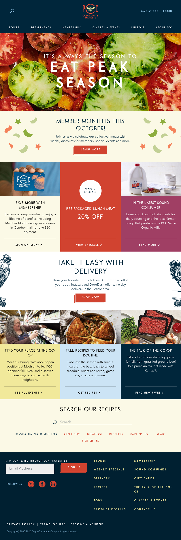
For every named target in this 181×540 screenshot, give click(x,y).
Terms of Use (53, 524)
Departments (41, 28)
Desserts (116, 434)
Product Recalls (110, 509)
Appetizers (72, 434)
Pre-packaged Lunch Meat (90, 208)
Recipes (101, 487)
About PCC (164, 28)
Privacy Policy (21, 524)
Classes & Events (106, 28)
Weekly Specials (109, 469)
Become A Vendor (87, 524)
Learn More (90, 149)
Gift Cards (144, 478)
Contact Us (145, 509)
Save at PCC (150, 11)
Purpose (138, 28)
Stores (14, 28)
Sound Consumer (150, 469)
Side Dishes (90, 441)
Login (167, 11)
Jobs (98, 500)
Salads (160, 434)
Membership (71, 28)
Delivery (102, 478)
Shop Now (90, 297)
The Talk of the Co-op (151, 350)
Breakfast (95, 434)
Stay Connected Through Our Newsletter (36, 461)
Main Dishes (139, 434)
